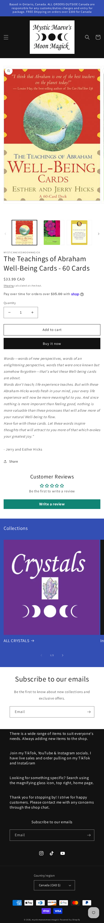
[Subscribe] (88, 712)
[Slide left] (5, 234)
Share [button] (13, 461)
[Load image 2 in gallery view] (52, 232)
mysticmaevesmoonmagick (45, 919)
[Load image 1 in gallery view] (24, 232)
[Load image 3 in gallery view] (79, 232)
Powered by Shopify (70, 919)
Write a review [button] (52, 504)
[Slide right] (98, 234)
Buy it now (52, 343)
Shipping (9, 285)
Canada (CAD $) (50, 885)
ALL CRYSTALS (16, 640)
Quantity (10, 303)
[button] (6, 37)
